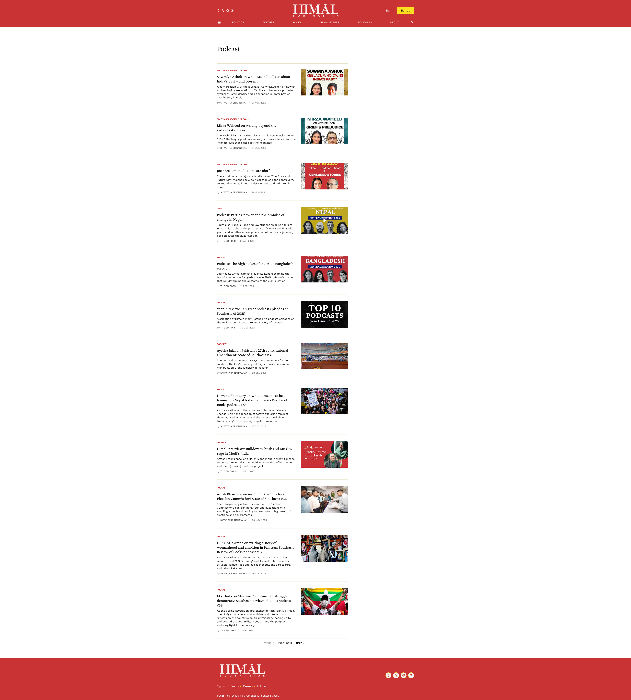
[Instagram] (227, 10)
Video (220, 208)
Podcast (221, 257)
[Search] (412, 22)
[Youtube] (232, 10)
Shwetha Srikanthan (233, 102)
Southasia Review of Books (232, 70)
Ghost (266, 695)
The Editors (228, 241)
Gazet (275, 695)
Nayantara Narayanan (233, 373)
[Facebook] (218, 10)
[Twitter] (223, 10)
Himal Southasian (234, 695)
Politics (221, 442)
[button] (221, 686)
